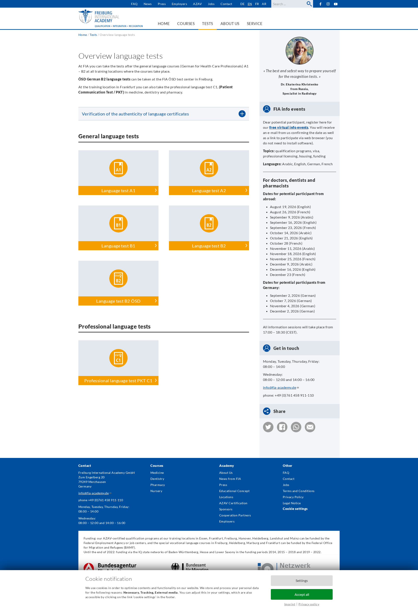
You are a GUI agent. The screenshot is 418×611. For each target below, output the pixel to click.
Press (162, 4)
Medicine (157, 472)
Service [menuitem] (255, 23)
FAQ (134, 4)
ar (264, 4)
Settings (302, 580)
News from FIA (230, 479)
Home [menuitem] (164, 23)
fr (257, 4)
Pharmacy (157, 485)
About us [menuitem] (230, 23)
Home (82, 35)
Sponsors (226, 509)
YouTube (336, 4)
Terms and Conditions (299, 491)
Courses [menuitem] (186, 23)
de (242, 4)
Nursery (156, 491)
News (148, 4)
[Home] (111, 18)
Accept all (302, 594)
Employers (179, 4)
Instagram (328, 4)
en (250, 4)
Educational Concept (234, 491)
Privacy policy (308, 604)
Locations (226, 497)
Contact (226, 4)
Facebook (320, 4)
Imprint (289, 604)
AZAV (197, 4)
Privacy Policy (293, 497)
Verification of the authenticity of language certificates (135, 113)
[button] (268, 427)
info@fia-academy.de (279, 387)
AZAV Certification (233, 503)
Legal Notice (292, 503)
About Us (226, 472)
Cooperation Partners (235, 515)
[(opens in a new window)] (110, 565)
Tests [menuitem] (207, 23)
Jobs (211, 4)
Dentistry (157, 479)
